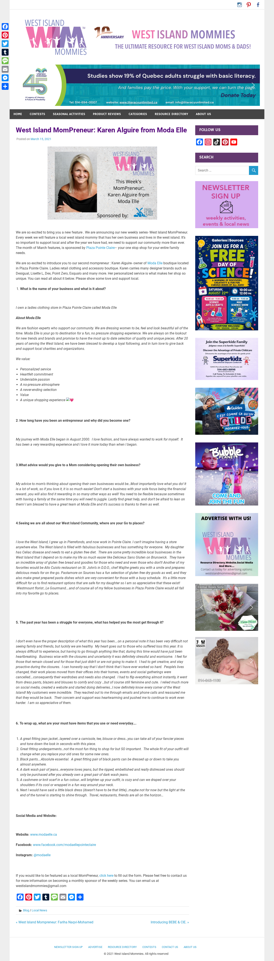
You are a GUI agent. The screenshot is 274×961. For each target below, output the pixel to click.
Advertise (95, 947)
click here (106, 876)
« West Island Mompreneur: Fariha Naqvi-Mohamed (54, 922)
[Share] (5, 86)
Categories (138, 114)
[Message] (5, 60)
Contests (37, 114)
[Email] (5, 69)
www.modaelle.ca (43, 834)
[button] (137, 85)
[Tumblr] (5, 52)
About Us (203, 114)
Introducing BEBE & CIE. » (170, 922)
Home (17, 114)
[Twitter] (5, 43)
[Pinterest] (5, 35)
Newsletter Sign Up (68, 947)
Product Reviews (107, 114)
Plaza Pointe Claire (100, 248)
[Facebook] (5, 26)
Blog (26, 910)
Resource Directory (171, 114)
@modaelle (42, 855)
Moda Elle (155, 263)
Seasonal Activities (69, 114)
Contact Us (170, 947)
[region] (137, 85)
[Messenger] (5, 78)
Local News (39, 910)
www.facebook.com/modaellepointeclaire (64, 845)
